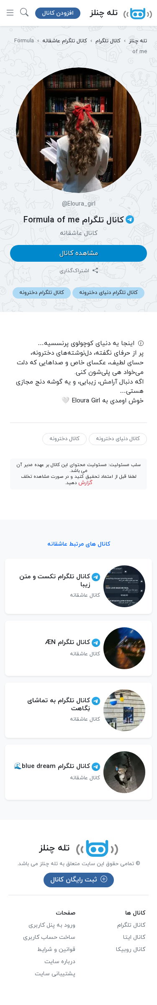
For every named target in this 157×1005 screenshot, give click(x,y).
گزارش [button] (85, 483)
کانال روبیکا (130, 949)
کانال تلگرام (131, 925)
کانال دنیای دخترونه (118, 439)
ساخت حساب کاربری (49, 937)
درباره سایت (59, 962)
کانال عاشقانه (79, 233)
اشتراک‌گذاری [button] (75, 271)
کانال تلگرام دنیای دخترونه (108, 292)
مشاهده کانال (78, 253)
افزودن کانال (58, 13)
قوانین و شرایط (56, 949)
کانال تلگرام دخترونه (41, 292)
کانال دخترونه (64, 439)
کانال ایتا (134, 937)
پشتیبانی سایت (55, 974)
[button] (24, 13)
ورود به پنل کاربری (51, 925)
